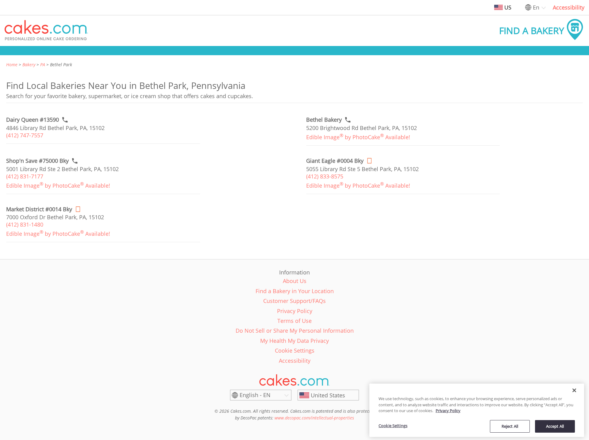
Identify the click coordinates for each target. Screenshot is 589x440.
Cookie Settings (393, 425)
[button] (46, 31)
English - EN (255, 395)
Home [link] (11, 64)
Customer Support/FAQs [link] (294, 300)
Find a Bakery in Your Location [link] (295, 291)
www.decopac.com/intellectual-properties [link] (314, 418)
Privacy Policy (448, 410)
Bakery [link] (28, 64)
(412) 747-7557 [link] (24, 135)
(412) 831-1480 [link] (24, 224)
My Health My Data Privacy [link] (294, 340)
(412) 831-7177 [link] (24, 176)
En (536, 7)
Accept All (555, 426)
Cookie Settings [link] (294, 350)
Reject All (510, 426)
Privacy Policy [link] (294, 311)
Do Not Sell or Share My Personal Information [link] (295, 330)
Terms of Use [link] (294, 320)
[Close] (574, 390)
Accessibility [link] (568, 7)
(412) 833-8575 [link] (324, 176)
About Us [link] (294, 281)
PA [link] (42, 64)
